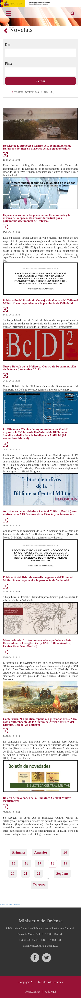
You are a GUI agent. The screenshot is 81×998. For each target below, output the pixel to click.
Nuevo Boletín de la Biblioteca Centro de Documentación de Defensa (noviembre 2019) (39, 368)
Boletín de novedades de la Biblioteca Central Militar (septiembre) (37, 799)
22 (40, 873)
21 (27, 873)
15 (15, 863)
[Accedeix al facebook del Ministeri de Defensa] (34, 957)
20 (14, 873)
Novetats (21, 30)
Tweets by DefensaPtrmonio (11, 904)
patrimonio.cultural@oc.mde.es (40, 945)
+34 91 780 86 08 (28, 940)
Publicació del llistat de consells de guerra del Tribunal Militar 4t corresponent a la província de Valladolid (38, 579)
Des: (8, 44)
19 (67, 863)
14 (66, 852)
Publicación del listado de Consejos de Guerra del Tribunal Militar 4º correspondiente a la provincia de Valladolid (40, 302)
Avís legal (50, 991)
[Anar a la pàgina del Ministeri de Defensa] (12, 3)
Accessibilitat (32, 991)
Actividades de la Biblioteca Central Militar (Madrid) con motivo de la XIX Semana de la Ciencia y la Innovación (39, 513)
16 (28, 863)
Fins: (8, 63)
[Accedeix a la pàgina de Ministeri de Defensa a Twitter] (46, 957)
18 (54, 864)
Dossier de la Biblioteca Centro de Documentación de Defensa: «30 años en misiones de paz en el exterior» (37, 147)
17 (41, 863)
